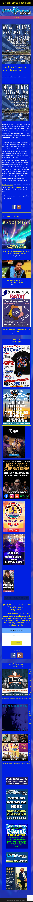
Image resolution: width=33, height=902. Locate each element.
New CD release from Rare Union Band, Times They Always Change (16, 252)
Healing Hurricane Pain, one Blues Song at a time (16, 330)
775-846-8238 (16, 342)
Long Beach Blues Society (15, 187)
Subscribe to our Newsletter (17, 630)
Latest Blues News (16, 664)
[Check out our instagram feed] (19, 207)
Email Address (16, 635)
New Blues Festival (7, 185)
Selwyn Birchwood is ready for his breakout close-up (16, 281)
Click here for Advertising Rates (16, 598)
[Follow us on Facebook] (14, 207)
